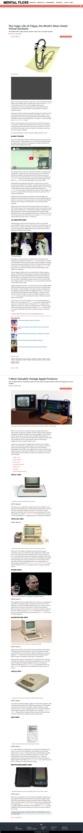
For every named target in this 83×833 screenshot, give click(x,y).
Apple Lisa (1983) (17, 459)
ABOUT (16, 827)
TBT (12, 362)
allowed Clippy (31, 302)
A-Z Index (53, 828)
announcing (45, 266)
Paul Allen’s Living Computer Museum (37, 563)
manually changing (44, 215)
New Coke (48, 103)
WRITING (13, 359)
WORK (48, 359)
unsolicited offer (19, 120)
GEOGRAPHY (59, 2)
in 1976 (49, 436)
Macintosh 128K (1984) (19, 464)
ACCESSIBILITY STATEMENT (31, 828)
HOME (39, 359)
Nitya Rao (12, 385)
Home (12, 368)
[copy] (18, 36)
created (18, 180)
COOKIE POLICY (64, 827)
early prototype (30, 664)
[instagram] (75, 6)
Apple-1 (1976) (17, 457)
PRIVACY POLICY (54, 827)
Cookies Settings (65, 828)
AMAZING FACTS (41, 2)
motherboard (17, 666)
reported (34, 261)
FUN (29, 359)
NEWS (25, 359)
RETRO (16, 368)
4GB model (30, 610)
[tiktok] (78, 6)
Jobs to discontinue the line (27, 804)
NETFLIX (17, 362)
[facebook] (70, 6)
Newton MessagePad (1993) (20, 471)
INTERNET (43, 359)
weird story (14, 296)
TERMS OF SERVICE (18, 828)
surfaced (40, 307)
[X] (73, 6)
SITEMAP (42, 828)
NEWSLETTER (33, 2)
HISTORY (66, 2)
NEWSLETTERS (43, 827)
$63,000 (41, 612)
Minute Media (39, 831)
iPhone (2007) (17, 462)
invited (39, 304)
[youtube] (80, 6)
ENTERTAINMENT (50, 2)
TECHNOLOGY (18, 817)
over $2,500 (43, 805)
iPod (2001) (16, 469)
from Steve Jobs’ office (31, 514)
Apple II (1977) (17, 466)
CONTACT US (29, 827)
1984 (18, 655)
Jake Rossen (13, 33)
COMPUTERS (34, 359)
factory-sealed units (34, 760)
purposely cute (14, 178)
